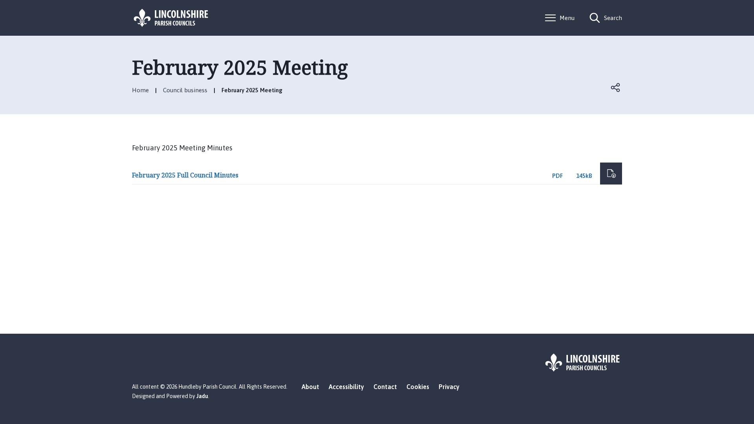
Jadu (202, 396)
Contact (385, 386)
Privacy (449, 386)
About (310, 386)
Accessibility (346, 386)
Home (140, 90)
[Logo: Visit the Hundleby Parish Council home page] (171, 18)
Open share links (615, 87)
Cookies (417, 386)
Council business (185, 90)
